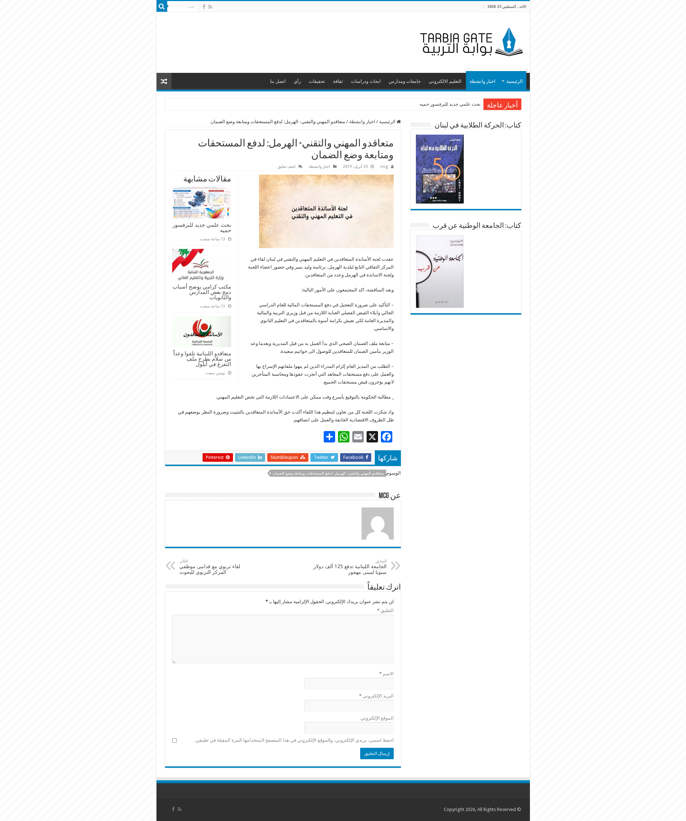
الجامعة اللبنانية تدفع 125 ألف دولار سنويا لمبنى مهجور (350, 567)
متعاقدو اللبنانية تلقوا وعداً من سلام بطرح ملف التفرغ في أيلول (202, 358)
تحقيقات (317, 81)
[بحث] (161, 6)
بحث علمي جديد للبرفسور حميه (450, 104)
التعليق (385, 610)
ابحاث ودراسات (366, 81)
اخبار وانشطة (482, 81)
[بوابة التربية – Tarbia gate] (470, 41)
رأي (297, 81)
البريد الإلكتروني (376, 696)
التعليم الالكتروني (445, 81)
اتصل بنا (278, 81)
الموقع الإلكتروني (377, 718)
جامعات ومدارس (405, 81)
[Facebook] (204, 6)
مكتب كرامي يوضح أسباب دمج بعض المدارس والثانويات (202, 292)
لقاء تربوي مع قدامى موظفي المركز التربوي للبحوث (209, 567)
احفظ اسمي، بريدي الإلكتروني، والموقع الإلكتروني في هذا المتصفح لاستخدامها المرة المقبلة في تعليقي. (294, 740)
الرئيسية (514, 81)
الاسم (386, 673)
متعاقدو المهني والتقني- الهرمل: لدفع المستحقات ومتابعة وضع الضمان (328, 473)
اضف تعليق (286, 166)
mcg (384, 166)
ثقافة (338, 81)
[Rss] (210, 6)
